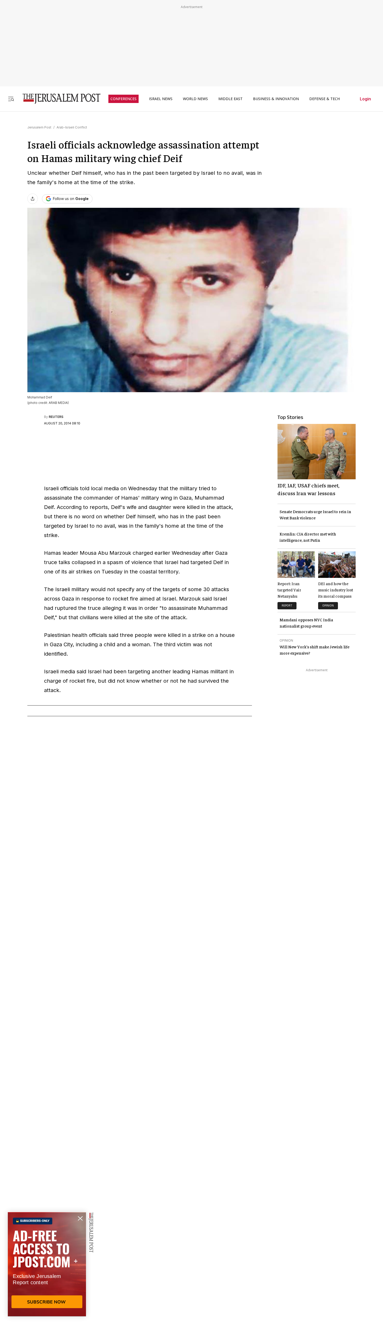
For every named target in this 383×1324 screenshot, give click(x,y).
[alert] (47, 1264)
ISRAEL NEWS (160, 99)
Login (365, 98)
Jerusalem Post (39, 127)
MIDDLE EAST (230, 99)
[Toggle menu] (11, 98)
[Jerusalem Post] (58, 98)
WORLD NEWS (195, 99)
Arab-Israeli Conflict (72, 127)
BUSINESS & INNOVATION (276, 99)
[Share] (32, 198)
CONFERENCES (123, 99)
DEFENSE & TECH (324, 99)
